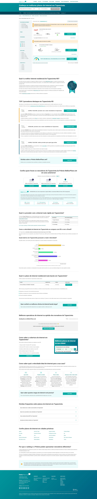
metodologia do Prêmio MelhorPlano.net (37, 106)
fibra (36, 118)
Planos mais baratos (43, 15)
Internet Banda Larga (25, 18)
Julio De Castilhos (52, 435)
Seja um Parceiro (54, 479)
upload (58, 118)
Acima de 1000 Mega (24, 27)
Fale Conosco (45, 480)
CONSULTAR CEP (29, 355)
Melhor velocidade (35, 15)
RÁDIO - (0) (23, 46)
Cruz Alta (20, 433)
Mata (65, 435)
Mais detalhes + (73, 37)
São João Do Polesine (68, 437)
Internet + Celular (24, 56)
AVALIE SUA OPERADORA (48, 328)
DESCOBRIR (72, 58)
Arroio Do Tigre (36, 431)
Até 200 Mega (23, 24)
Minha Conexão (62, 478)
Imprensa (35, 479)
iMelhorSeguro (62, 485)
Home (20, 18)
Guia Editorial (36, 480)
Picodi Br (61, 481)
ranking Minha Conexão (23, 218)
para (42, 21)
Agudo (20, 431)
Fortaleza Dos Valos (52, 433)
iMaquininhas (62, 484)
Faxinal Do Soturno (37, 433)
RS (29, 18)
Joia (35, 435)
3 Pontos (22, 67)
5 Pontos (22, 69)
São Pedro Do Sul (22, 439)
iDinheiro (61, 483)
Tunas (65, 439)
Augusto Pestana (52, 431)
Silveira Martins (37, 439)
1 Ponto (22, 64)
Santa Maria (51, 437)
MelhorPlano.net (49, 81)
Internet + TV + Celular (24, 58)
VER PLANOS (31, 185)
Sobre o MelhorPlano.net (37, 478)
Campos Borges (67, 431)
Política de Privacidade (46, 478)
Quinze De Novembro (23, 437)
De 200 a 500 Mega (24, 25)
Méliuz (61, 480)
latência (74, 150)
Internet (35, 1)
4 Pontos (22, 68)
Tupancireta (32, 18)
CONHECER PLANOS (70, 110)
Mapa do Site (45, 482)
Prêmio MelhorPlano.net (26, 15)
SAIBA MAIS (69, 160)
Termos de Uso (45, 479)
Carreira (52, 478)
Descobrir (69, 393)
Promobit (61, 482)
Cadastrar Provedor (74, 1)
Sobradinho (51, 439)
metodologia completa (26, 93)
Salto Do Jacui (36, 437)
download (54, 118)
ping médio (44, 145)
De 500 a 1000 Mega (24, 26)
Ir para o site (71, 50)
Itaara (20, 435)
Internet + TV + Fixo (24, 57)
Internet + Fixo (23, 54)
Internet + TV (23, 53)
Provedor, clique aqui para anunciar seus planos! (40, 62)
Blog (43, 481)
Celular (39, 1)
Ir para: (20, 15)
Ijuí (64, 433)
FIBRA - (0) (23, 43)
